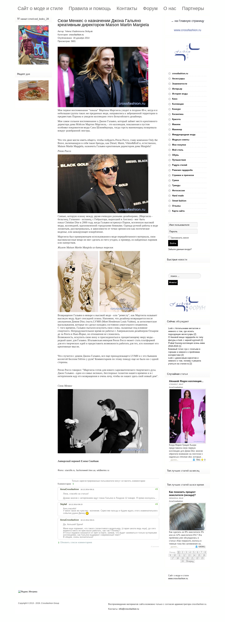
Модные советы (180, 139)
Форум (150, 8)
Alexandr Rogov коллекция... (186, 381)
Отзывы (176, 206)
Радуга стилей (179, 165)
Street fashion (179, 200)
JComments (155, 546)
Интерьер (177, 89)
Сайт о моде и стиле (40, 8)
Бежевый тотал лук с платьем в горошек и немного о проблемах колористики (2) (184, 352)
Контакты (127, 8)
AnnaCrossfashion (176, 387)
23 (202, 558)
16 (204, 555)
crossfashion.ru (76, 34)
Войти (173, 243)
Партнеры (193, 8)
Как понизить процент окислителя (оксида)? (182, 493)
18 (177, 558)
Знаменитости (179, 83)
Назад (172, 552)
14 (194, 555)
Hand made (178, 195)
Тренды (176, 185)
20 (187, 558)
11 (179, 555)
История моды (180, 94)
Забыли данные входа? (180, 249)
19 (182, 558)
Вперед (190, 561)
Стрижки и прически (183, 175)
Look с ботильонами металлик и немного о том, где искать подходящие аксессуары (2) (184, 331)
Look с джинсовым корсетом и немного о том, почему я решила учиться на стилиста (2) (184, 361)
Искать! (173, 282)
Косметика (177, 114)
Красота (176, 119)
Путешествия (179, 160)
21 (192, 558)
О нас (169, 8)
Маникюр (177, 129)
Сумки (175, 180)
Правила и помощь (90, 8)
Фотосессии (178, 190)
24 (182, 561)
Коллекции (178, 104)
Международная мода (183, 134)
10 (174, 555)
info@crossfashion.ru (129, 609)
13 (189, 555)
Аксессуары (178, 78)
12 (184, 555)
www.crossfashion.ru (187, 30)
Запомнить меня (180, 237)
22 (197, 558)
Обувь (175, 155)
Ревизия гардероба (182, 170)
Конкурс (176, 109)
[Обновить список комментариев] (73, 483)
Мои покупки (179, 145)
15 (199, 555)
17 (172, 558)
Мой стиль (177, 150)
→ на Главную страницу (187, 21)
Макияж (176, 124)
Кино (174, 99)
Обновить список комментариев (76, 542)
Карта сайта (178, 211)
